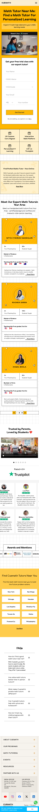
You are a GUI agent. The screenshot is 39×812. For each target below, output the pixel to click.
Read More (19, 186)
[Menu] (36, 3)
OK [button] (32, 809)
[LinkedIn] (33, 796)
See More (20, 628)
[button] (14, 412)
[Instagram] (12, 796)
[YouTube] (5, 796)
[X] (26, 796)
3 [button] (22, 413)
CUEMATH (6, 3)
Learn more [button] (13, 810)
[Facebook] (19, 796)
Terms (26, 805)
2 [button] (19, 413)
